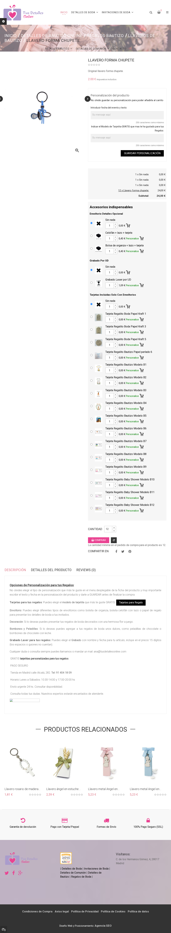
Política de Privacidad (85, 911)
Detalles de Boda (72, 868)
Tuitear (123, 551)
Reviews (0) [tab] (86, 570)
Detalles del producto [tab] (51, 570)
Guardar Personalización (142, 153)
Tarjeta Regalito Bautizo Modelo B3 (125, 390)
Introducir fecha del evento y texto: (109, 107)
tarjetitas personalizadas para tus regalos (44, 658)
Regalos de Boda (81, 876)
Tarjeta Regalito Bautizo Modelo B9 (125, 466)
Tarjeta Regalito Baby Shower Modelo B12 (129, 505)
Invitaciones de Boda (96, 868)
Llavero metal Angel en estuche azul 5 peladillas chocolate (145, 789)
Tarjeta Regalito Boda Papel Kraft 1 (125, 313)
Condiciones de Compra (37, 911)
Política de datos (138, 911)
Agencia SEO (103, 925)
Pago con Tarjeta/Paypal (64, 826)
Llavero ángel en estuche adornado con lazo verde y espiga (63, 789)
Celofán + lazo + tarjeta (118, 232)
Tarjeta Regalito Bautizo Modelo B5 (125, 415)
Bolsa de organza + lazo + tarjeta (124, 245)
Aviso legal (62, 911)
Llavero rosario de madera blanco (21, 789)
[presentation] (88, 99)
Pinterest (130, 551)
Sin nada (110, 219)
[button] (167, 12)
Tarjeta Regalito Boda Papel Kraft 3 (125, 326)
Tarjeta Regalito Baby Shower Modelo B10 (129, 479)
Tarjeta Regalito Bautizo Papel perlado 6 (128, 352)
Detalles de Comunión (73, 872)
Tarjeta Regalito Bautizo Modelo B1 (125, 364)
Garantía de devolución (23, 826)
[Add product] (114, 540)
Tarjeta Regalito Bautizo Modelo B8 (125, 454)
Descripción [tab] (15, 570)
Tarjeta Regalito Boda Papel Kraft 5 (125, 339)
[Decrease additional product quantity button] (115, 226)
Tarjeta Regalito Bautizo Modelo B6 (125, 428)
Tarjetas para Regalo (131, 602)
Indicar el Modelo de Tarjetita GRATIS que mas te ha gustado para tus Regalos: (127, 128)
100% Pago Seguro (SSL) (148, 826)
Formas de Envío (106, 826)
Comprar (100, 540)
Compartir (116, 551)
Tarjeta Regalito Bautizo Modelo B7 (125, 441)
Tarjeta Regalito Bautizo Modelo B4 (125, 403)
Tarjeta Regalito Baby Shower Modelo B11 (129, 492)
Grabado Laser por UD (118, 279)
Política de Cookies (113, 911)
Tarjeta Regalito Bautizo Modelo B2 (125, 377)
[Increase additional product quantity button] (115, 224)
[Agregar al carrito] (128, 225)
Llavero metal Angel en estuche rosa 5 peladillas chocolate (104, 789)
